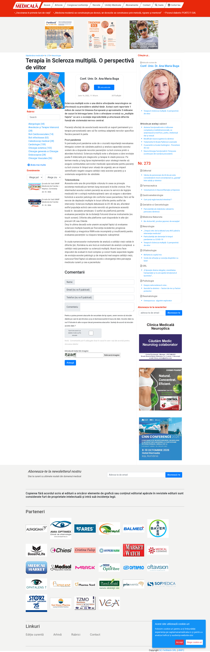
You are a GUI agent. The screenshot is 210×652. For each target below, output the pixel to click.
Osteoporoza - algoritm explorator (158, 301)
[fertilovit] (63, 34)
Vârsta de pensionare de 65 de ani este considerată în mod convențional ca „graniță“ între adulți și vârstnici (162, 178)
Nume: (70, 282)
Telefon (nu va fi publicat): (79, 297)
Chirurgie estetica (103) (40, 148)
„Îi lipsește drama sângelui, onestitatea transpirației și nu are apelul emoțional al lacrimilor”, (160, 273)
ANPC (181, 650)
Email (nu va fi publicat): (78, 289)
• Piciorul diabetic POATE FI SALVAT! (182, 12)
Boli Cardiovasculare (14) (40, 134)
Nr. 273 (47, 55)
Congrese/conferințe (77, 5)
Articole (59, 5)
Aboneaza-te (173, 312)
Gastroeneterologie (152, 195)
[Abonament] (46, 90)
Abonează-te (173, 474)
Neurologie (56, 55)
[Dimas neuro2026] (160, 439)
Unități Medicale (113, 5)
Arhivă (57, 634)
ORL (144, 266)
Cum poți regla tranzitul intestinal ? (158, 199)
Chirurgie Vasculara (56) (40, 158)
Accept (179, 642)
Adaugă (70, 362)
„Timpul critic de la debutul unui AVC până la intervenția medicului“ (162, 232)
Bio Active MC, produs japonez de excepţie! (162, 221)
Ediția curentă (35, 634)
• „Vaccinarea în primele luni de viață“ (32, 12)
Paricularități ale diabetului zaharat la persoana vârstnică (159, 210)
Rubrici (75, 634)
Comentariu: (72, 307)
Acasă (47, 5)
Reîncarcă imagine (111, 355)
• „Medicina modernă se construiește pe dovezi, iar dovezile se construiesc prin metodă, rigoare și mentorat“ (107, 12)
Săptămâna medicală (34, 55)
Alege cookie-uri (194, 642)
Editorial (146, 170)
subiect (163, 123)
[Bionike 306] (105, 34)
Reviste (96, 5)
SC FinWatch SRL (167, 650)
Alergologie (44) (36, 124)
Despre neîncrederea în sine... (156, 285)
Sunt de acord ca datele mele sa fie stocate (74, 333)
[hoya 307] (147, 34)
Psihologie (148, 281)
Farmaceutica (149, 185)
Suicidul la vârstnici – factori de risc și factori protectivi (162, 289)
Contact (146, 5)
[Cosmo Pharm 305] (160, 389)
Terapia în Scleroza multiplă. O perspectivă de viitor (161, 243)
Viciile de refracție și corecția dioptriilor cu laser (161, 259)
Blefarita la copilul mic (153, 255)
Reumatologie (149, 296)
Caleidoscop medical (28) (41, 141)
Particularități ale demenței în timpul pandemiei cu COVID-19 (158, 237)
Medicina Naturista (152, 217)
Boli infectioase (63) (38, 137)
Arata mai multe (38, 165)
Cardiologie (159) (37, 144)
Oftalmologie (149, 250)
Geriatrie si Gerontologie (155, 204)
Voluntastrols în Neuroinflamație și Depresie (162, 190)
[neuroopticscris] (160, 339)
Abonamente (132, 5)
